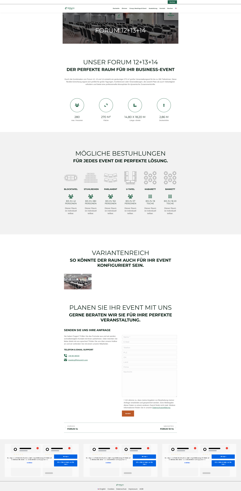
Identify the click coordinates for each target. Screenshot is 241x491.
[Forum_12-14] (78, 281)
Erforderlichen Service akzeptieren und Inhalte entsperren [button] (65, 463)
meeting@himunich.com (78, 360)
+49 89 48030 (73, 356)
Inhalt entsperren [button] (65, 456)
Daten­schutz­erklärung (161, 408)
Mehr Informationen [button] (29, 463)
